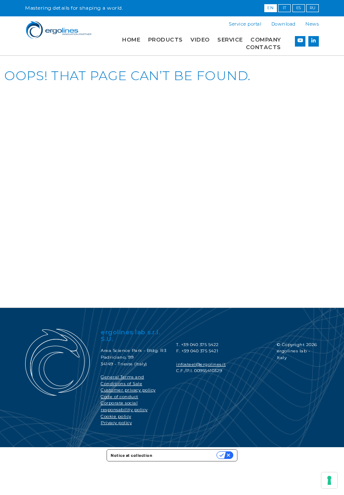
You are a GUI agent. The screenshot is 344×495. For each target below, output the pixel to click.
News (312, 24)
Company (265, 39)
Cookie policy (116, 416)
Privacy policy (116, 422)
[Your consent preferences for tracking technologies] (329, 480)
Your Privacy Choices (187, 455)
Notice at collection (131, 455)
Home (131, 39)
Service (230, 39)
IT (285, 7)
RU (313, 7)
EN (270, 7)
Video (200, 39)
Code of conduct (119, 396)
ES (298, 7)
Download (283, 24)
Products (165, 39)
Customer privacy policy (128, 390)
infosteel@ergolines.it (201, 364)
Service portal (245, 24)
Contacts (263, 47)
